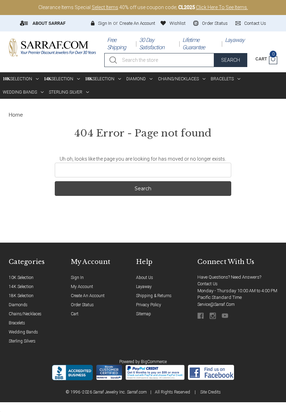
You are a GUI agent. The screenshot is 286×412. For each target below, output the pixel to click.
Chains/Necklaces (178, 78)
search (230, 60)
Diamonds (18, 304)
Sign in (105, 23)
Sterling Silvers (22, 341)
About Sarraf (48, 23)
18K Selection (21, 295)
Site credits (210, 392)
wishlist (178, 23)
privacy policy (148, 304)
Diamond (136, 78)
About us (144, 277)
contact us (255, 23)
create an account (88, 295)
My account (82, 286)
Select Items (105, 7)
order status (215, 23)
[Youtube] (225, 315)
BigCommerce (154, 361)
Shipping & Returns (154, 295)
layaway (144, 286)
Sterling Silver (65, 92)
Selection (17, 78)
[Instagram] (213, 315)
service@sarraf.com (216, 304)
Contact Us (207, 283)
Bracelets (222, 78)
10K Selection (21, 277)
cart (74, 313)
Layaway (234, 40)
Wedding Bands (20, 92)
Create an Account (137, 23)
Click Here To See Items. (222, 7)
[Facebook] (201, 315)
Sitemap (143, 313)
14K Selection (21, 286)
